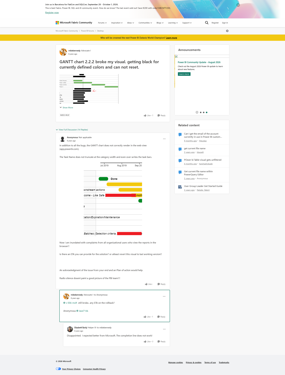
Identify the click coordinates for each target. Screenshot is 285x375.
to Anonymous (100, 294)
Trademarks (224, 362)
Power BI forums (87, 31)
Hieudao (203, 140)
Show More (68, 107)
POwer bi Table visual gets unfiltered (202, 159)
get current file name (194, 148)
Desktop (100, 31)
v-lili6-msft (71, 302)
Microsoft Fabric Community (67, 31)
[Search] (207, 22)
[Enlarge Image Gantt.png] (113, 197)
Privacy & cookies (193, 362)
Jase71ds (83, 310)
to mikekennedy (104, 327)
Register (215, 22)
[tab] (200, 112)
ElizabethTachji (80, 327)
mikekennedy (74, 50)
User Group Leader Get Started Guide (203, 186)
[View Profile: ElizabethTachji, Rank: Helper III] (70, 329)
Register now (52, 12)
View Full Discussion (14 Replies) (73, 129)
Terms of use (210, 362)
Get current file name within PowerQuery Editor (198, 173)
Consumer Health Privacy (94, 369)
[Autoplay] (197, 112)
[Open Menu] (227, 31)
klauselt (200, 152)
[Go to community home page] (74, 22)
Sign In (225, 22)
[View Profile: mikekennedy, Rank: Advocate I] (63, 52)
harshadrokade (206, 163)
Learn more (171, 37)
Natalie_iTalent (203, 190)
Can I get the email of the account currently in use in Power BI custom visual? (202, 135)
